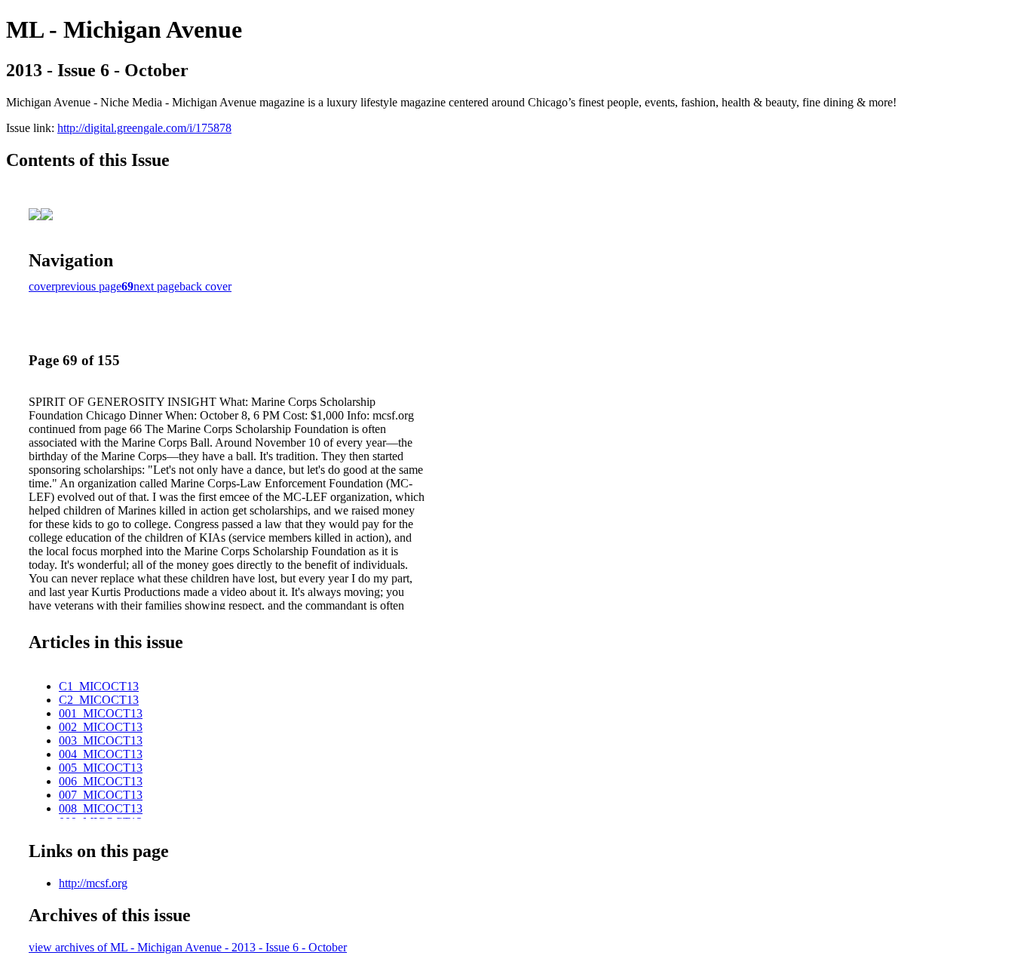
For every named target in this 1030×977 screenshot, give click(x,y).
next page (156, 286)
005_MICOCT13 (101, 767)
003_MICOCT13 (101, 740)
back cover (205, 286)
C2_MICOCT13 (99, 699)
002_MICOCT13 (101, 726)
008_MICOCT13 (101, 808)
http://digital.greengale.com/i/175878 (144, 127)
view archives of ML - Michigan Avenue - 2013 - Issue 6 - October (188, 947)
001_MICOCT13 (101, 713)
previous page (88, 286)
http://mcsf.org (93, 883)
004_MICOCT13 (101, 754)
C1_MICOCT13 (99, 686)
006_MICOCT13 (101, 781)
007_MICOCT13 (101, 794)
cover (42, 286)
